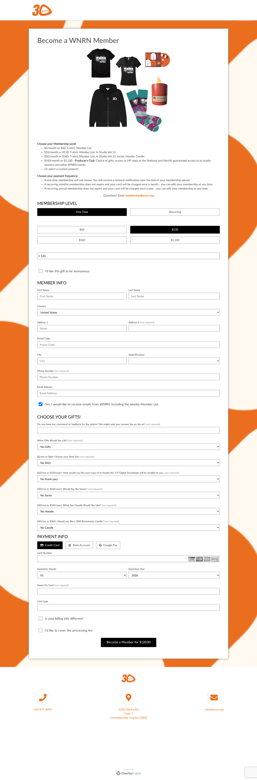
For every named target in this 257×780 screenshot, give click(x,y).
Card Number (44, 553)
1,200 (175, 240)
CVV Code (42, 601)
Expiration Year (136, 569)
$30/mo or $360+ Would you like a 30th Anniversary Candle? (78, 521)
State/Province (136, 354)
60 (82, 229)
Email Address (44, 387)
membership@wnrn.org (139, 195)
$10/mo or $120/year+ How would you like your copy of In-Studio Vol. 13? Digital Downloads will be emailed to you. (108, 473)
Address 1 (42, 322)
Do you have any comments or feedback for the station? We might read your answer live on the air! (98, 424)
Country (41, 306)
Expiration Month (46, 569)
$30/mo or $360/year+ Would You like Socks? (69, 489)
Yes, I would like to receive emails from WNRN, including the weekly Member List (101, 404)
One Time (82, 212)
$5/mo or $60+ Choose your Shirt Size (65, 456)
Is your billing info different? (64, 618)
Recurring (175, 212)
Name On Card (53, 585)
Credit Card (52, 545)
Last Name (134, 290)
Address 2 (141, 322)
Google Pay (110, 545)
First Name (43, 290)
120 (175, 229)
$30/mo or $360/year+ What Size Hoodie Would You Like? (76, 505)
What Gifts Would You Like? (60, 440)
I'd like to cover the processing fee (69, 630)
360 (82, 240)
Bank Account (81, 545)
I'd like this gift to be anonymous (67, 271)
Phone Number (53, 371)
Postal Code (43, 338)
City (39, 354)
